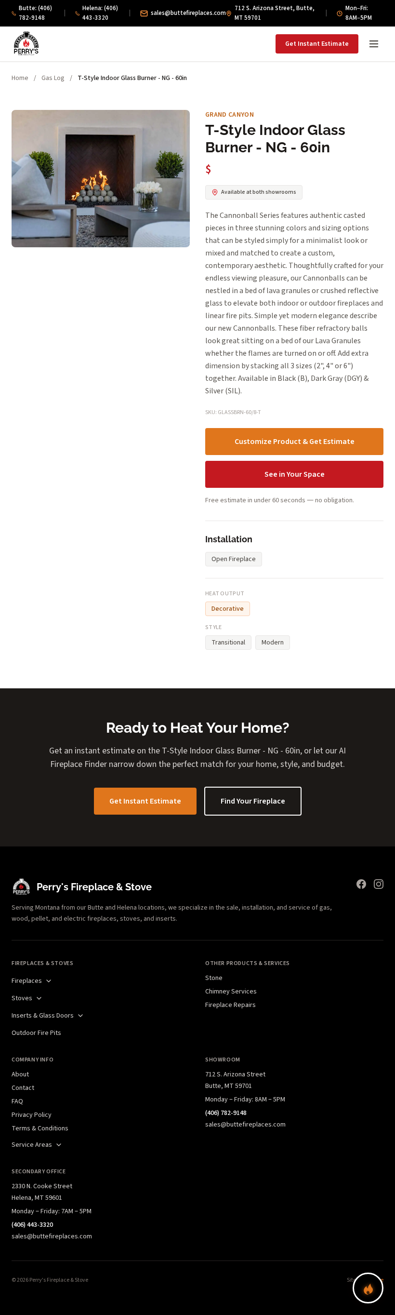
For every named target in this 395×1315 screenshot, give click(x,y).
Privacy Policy (32, 1115)
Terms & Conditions (40, 1128)
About (20, 1074)
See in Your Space (294, 474)
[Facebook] (361, 884)
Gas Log (53, 78)
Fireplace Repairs (230, 1005)
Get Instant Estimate (317, 44)
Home (20, 78)
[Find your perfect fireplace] (368, 1288)
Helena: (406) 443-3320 (100, 13)
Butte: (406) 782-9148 (35, 13)
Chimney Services (231, 991)
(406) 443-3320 (32, 1225)
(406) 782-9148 (226, 1113)
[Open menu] (373, 44)
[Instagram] (378, 884)
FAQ (17, 1101)
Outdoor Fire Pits (36, 1033)
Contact (23, 1088)
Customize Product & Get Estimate (295, 441)
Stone (214, 978)
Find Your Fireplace (253, 801)
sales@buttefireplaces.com (188, 13)
